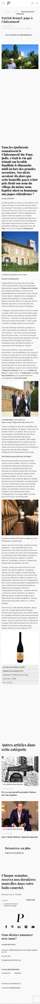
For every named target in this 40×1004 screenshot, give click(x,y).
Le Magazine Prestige (10, 970)
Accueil (7, 12)
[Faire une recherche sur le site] (37, 3)
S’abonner (17, 973)
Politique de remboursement (11, 988)
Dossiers (15, 12)
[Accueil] (8, 3)
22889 (13, 678)
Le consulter (6, 973)
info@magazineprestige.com (11, 960)
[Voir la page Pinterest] (12, 926)
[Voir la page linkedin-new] (19, 926)
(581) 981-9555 (6, 956)
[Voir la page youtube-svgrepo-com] (33, 927)
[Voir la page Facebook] (6, 926)
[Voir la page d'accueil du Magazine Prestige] (20, 918)
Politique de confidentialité (11, 983)
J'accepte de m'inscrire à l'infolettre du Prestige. (11, 905)
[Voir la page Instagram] (26, 926)
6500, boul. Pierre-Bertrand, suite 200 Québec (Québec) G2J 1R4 (19, 951)
